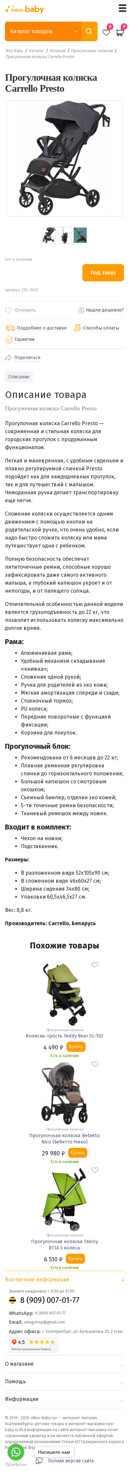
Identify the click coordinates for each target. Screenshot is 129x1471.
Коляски (57, 51)
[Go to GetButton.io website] (15, 1464)
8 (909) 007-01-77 (49, 1300)
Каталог (36, 51)
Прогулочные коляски (92, 51)
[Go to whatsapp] (16, 1452)
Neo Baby (14, 51)
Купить (76, 1046)
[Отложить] (95, 964)
